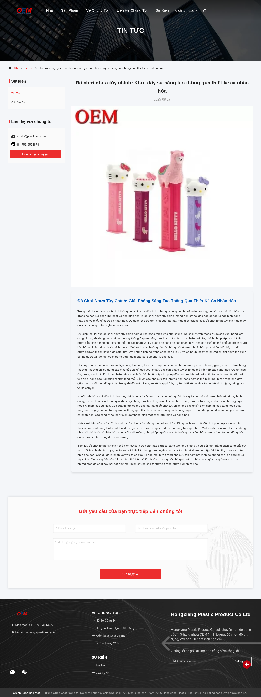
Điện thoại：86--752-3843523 (34, 624)
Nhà (49, 10)
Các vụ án (18, 102)
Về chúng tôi (97, 10)
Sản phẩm (69, 10)
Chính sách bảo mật (26, 692)
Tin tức (29, 68)
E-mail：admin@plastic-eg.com (35, 632)
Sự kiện (162, 10)
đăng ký (242, 661)
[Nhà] (24, 10)
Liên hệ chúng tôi (132, 10)
